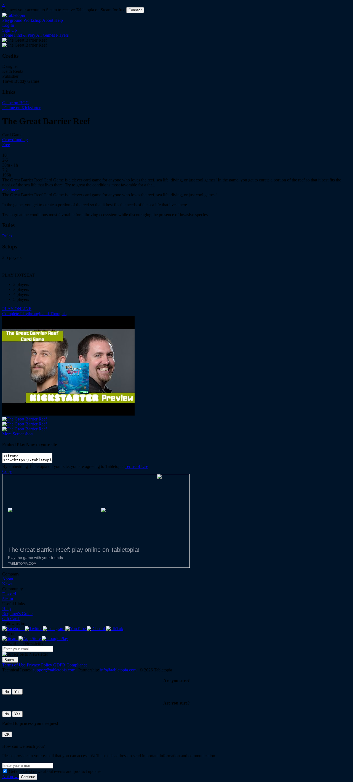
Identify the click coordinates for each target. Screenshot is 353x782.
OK (7, 734)
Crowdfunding (15, 139)
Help (58, 20)
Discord (9, 593)
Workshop (32, 20)
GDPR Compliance (70, 665)
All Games (45, 35)
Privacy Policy (39, 665)
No (6, 692)
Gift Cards (11, 618)
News (7, 584)
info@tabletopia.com (118, 670)
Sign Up (9, 30)
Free (6, 144)
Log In (8, 25)
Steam (7, 598)
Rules (7, 236)
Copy (7, 471)
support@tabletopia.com (54, 670)
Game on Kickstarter (22, 107)
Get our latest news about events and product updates (55, 771)
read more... (12, 190)
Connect (135, 10)
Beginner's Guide (17, 613)
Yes (17, 692)
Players (62, 35)
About (47, 20)
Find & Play (24, 35)
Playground (12, 20)
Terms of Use (136, 466)
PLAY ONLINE (16, 308)
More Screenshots (17, 434)
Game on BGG (15, 102)
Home (7, 35)
